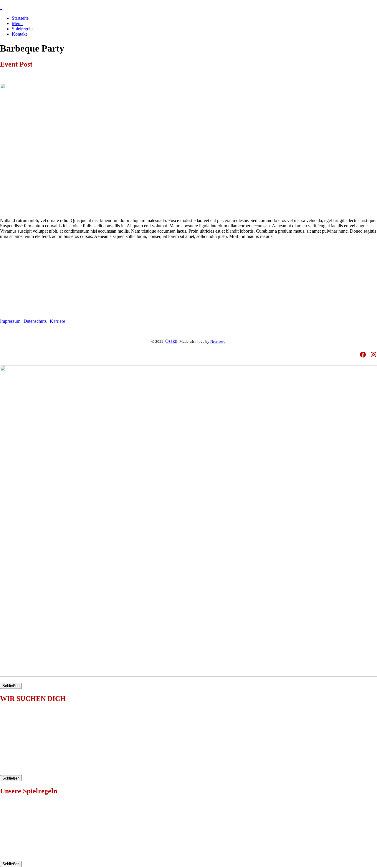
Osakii (171, 341)
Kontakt (19, 34)
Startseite (20, 18)
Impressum (10, 321)
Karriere (57, 321)
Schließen (10, 686)
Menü (17, 23)
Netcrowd (218, 341)
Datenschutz (35, 321)
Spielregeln (22, 28)
